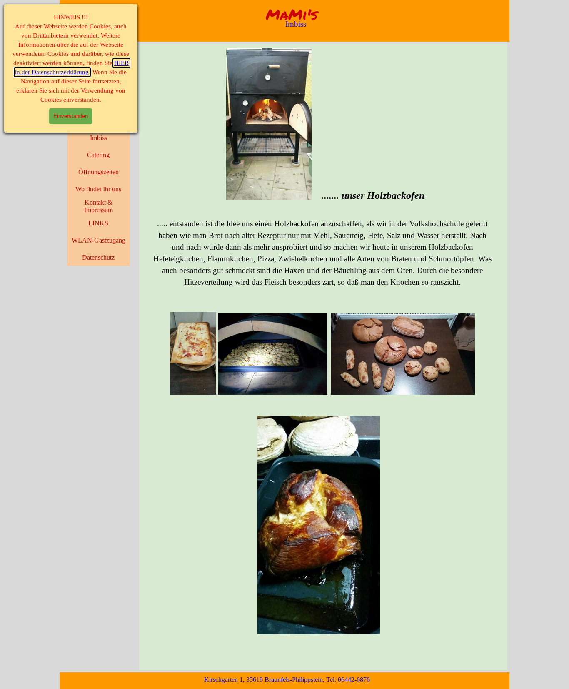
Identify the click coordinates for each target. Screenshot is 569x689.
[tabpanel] (322, 345)
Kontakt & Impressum (98, 206)
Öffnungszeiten (98, 171)
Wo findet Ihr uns (98, 189)
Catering (98, 154)
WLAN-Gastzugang (98, 240)
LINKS (98, 223)
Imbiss (98, 137)
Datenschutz (98, 257)
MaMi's (291, 14)
